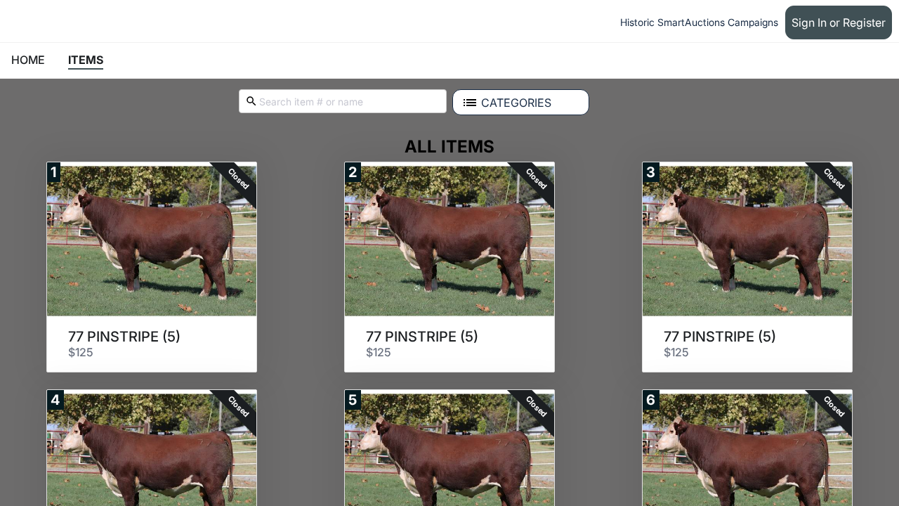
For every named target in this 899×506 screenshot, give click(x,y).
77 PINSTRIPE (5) (124, 336)
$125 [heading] (80, 352)
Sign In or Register (839, 22)
